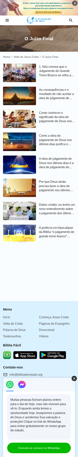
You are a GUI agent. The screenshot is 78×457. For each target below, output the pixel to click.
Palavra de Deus (14, 329)
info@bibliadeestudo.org (25, 374)
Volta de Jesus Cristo (26, 56)
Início (6, 317)
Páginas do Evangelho (54, 323)
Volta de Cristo (13, 323)
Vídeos (43, 336)
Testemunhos (12, 336)
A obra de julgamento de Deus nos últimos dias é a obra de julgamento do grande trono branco (56, 163)
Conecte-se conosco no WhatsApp (39, 447)
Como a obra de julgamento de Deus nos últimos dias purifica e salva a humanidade (55, 140)
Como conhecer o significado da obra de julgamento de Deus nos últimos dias (55, 117)
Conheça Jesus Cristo (54, 317)
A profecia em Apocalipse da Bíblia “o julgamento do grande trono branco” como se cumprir (56, 232)
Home (6, 56)
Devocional (46, 329)
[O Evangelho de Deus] (39, 20)
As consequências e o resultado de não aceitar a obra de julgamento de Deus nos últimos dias (56, 94)
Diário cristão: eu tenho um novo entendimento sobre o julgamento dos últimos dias (57, 209)
